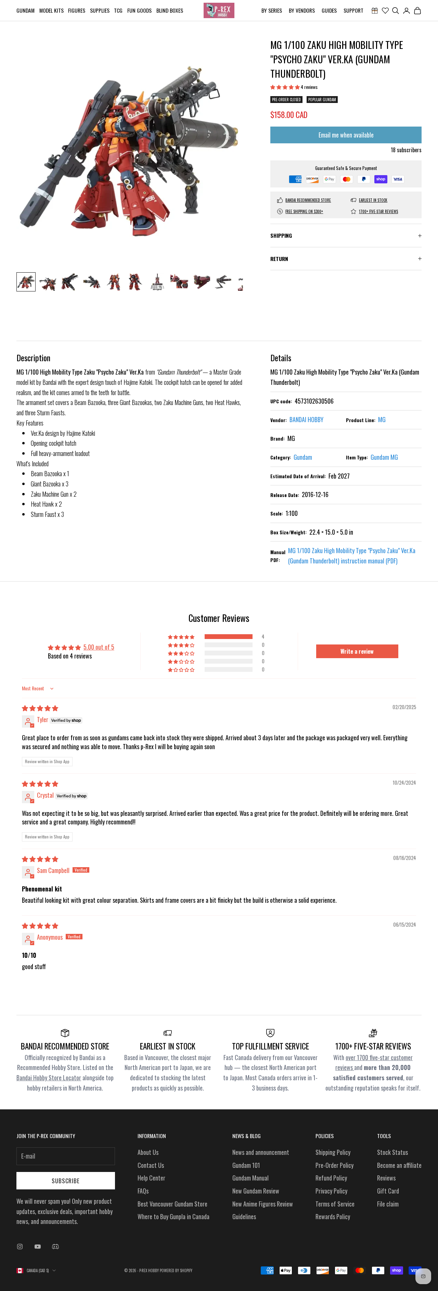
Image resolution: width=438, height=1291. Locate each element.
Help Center (151, 1177)
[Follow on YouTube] (37, 1246)
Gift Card (388, 1190)
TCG (118, 10)
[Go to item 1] (26, 281)
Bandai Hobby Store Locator (48, 1077)
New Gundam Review (255, 1190)
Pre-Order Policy (334, 1165)
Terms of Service (335, 1203)
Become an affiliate (399, 1165)
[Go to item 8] (179, 281)
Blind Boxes (169, 10)
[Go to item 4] (91, 281)
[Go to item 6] (135, 281)
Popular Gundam (322, 99)
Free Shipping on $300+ (304, 211)
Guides (329, 10)
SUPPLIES (100, 10)
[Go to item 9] (201, 281)
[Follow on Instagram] (19, 1246)
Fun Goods (139, 10)
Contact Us (151, 1165)
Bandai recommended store (308, 200)
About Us (148, 1152)
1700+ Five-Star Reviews (378, 211)
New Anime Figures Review (262, 1203)
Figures (76, 10)
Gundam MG (384, 457)
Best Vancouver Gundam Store (172, 1203)
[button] (285, 86)
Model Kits (51, 10)
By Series (271, 10)
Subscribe (66, 1180)
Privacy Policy (331, 1190)
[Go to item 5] (113, 281)
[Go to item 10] (223, 281)
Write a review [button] (357, 651)
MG (382, 419)
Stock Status (392, 1152)
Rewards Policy (332, 1216)
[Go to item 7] (157, 281)
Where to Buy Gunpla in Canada (173, 1216)
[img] (40, 707)
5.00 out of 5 (98, 646)
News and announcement (260, 1152)
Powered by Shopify (176, 1270)
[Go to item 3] (69, 281)
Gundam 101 (246, 1165)
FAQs (143, 1190)
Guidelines (244, 1216)
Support (353, 10)
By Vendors (302, 10)
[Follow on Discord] (55, 1246)
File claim (388, 1203)
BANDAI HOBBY (306, 419)
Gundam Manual (250, 1177)
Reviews (386, 1177)
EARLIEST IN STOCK (373, 200)
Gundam (25, 10)
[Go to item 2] (47, 281)
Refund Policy (331, 1177)
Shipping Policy (332, 1152)
